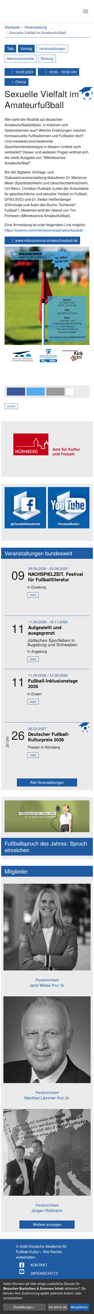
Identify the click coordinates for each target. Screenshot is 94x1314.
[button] (16, 392)
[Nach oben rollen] (86, 1306)
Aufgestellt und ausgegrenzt (44, 630)
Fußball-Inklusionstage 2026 (53, 683)
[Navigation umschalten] (85, 11)
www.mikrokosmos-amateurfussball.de (46, 240)
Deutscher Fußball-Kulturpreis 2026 (48, 737)
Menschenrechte (20, 58)
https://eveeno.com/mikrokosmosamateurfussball (44, 230)
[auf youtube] (22, 1271)
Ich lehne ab (58, 1307)
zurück (11, 406)
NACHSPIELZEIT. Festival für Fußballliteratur (55, 577)
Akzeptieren (79, 1307)
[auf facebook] (22, 1265)
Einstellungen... (24, 1307)
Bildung (47, 58)
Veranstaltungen (52, 48)
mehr (33, 595)
